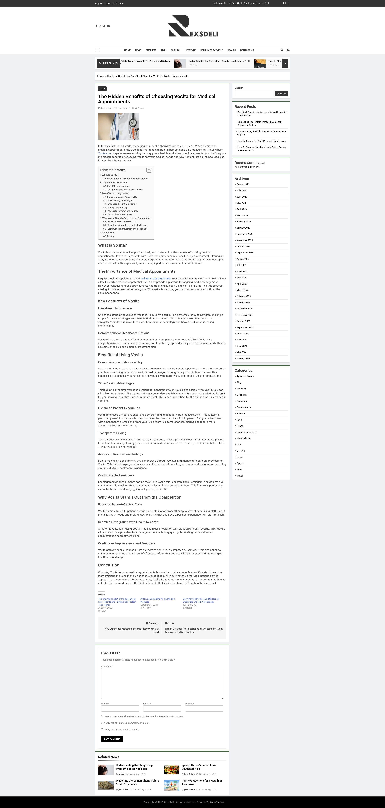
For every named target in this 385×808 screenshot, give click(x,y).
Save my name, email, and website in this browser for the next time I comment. (144, 716)
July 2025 (241, 265)
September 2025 (245, 252)
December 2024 (244, 308)
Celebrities (242, 394)
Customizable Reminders (120, 214)
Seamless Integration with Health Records (128, 225)
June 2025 (242, 271)
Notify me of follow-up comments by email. (127, 723)
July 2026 (241, 190)
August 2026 (243, 184)
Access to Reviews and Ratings (123, 211)
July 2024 (241, 339)
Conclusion (108, 232)
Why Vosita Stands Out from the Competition (126, 218)
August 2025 (243, 259)
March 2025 (242, 290)
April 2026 (242, 209)
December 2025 (244, 234)
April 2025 (242, 284)
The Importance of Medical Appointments (125, 178)
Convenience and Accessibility (122, 197)
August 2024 (243, 333)
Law (239, 444)
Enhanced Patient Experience (122, 204)
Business (151, 50)
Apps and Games (245, 376)
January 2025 (243, 302)
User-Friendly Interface (118, 186)
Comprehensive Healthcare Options (125, 189)
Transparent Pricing (117, 207)
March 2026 (242, 215)
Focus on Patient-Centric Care (122, 222)
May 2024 (241, 352)
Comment (107, 666)
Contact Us (247, 50)
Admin (121, 774)
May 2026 (241, 203)
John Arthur (106, 108)
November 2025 (245, 240)
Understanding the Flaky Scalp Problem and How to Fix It (241, 3)
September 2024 (245, 327)
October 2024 (243, 321)
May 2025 (241, 277)
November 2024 (245, 315)
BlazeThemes (217, 802)
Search (239, 87)
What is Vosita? (110, 174)
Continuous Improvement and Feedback (127, 229)
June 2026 (242, 196)
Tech (163, 50)
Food (239, 419)
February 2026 (244, 221)
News (138, 50)
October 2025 (243, 246)
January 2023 (243, 358)
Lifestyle (190, 50)
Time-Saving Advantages (120, 200)
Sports (240, 463)
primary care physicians (156, 278)
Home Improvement (211, 50)
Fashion (175, 50)
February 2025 (244, 296)
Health (231, 50)
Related (111, 236)
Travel (240, 475)
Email (147, 703)
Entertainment (244, 407)
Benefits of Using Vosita (115, 193)
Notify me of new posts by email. (121, 729)
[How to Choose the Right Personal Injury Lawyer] (230, 65)
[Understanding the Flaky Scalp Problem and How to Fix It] (150, 65)
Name (105, 703)
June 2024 (242, 346)
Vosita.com (105, 153)
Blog (239, 382)
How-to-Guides (244, 438)
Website (189, 703)
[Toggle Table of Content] (147, 170)
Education (242, 401)
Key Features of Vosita (114, 182)
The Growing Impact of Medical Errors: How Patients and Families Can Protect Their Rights (117, 602)
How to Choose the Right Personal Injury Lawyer (265, 61)
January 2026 (243, 228)
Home (127, 50)
